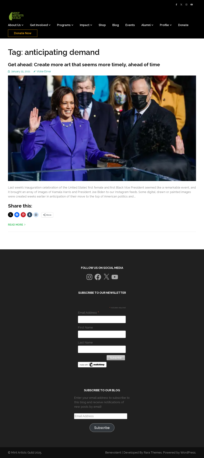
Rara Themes (153, 452)
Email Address (88, 312)
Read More (15, 224)
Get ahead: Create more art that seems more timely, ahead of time (84, 64)
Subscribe (102, 428)
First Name (85, 327)
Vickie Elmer (44, 71)
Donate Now (22, 33)
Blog (115, 25)
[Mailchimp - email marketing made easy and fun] (92, 366)
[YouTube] (191, 4)
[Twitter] (181, 4)
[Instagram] (186, 4)
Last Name (85, 342)
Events (130, 25)
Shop (102, 25)
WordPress (188, 452)
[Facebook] (176, 4)
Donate (183, 25)
